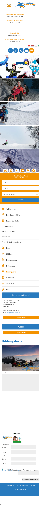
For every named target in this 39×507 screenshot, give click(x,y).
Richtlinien (25, 485)
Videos (33, 485)
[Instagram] (21, 50)
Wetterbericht (21, 332)
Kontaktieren (21, 317)
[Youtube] (26, 50)
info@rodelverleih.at (13, 313)
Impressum (10, 485)
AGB (18, 485)
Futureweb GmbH (22, 489)
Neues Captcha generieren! (11, 470)
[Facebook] (15, 50)
